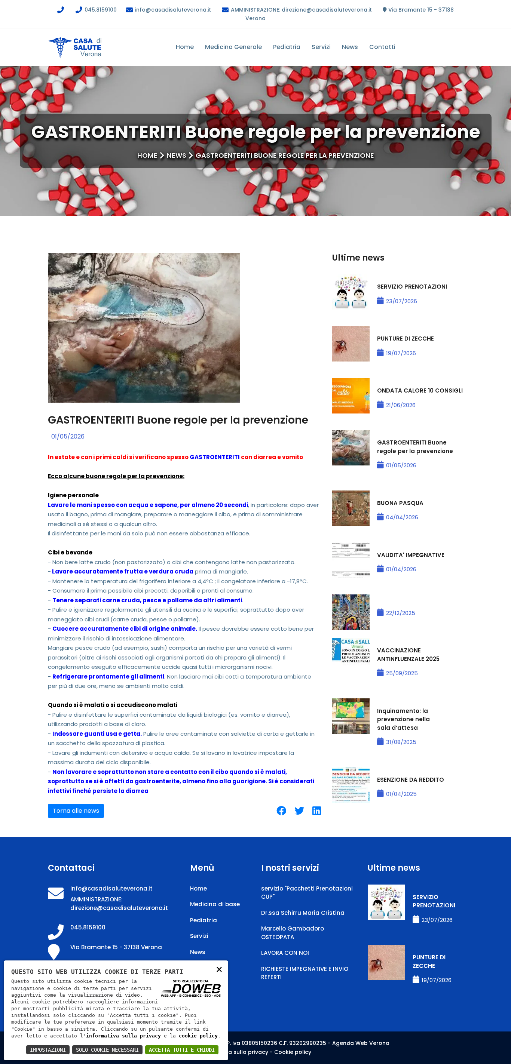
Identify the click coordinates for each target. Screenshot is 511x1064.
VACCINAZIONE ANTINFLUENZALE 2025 (408, 654)
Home (185, 47)
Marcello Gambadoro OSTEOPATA (292, 933)
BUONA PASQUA (400, 503)
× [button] (219, 968)
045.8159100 (100, 9)
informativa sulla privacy (123, 1036)
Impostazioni (48, 1050)
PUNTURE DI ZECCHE (405, 338)
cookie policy (198, 1036)
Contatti (382, 47)
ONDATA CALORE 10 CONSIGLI (420, 390)
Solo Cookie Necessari (107, 1050)
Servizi (321, 47)
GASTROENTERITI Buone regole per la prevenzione (415, 447)
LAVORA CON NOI (285, 953)
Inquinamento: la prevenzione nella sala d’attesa (403, 719)
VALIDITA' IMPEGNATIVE (410, 555)
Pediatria (286, 47)
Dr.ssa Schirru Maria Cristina (303, 913)
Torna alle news (76, 810)
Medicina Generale (233, 47)
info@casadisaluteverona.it (172, 9)
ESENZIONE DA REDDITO (410, 780)
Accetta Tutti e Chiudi (182, 1050)
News (350, 47)
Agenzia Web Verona (360, 1043)
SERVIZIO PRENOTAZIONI (412, 286)
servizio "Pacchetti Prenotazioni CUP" (307, 893)
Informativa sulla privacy (234, 1052)
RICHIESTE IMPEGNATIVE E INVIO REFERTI (304, 973)
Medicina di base (215, 904)
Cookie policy (292, 1052)
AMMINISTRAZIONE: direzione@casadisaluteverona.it (300, 9)
